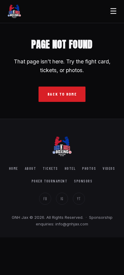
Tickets (50, 168)
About (30, 168)
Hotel (70, 168)
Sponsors (83, 181)
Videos (109, 168)
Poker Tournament (50, 181)
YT (79, 199)
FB (45, 199)
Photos (89, 168)
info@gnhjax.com (71, 224)
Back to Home (62, 93)
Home (13, 168)
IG (62, 199)
